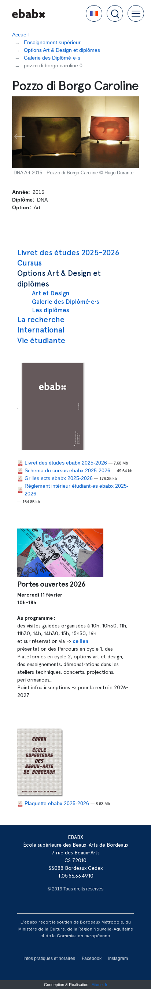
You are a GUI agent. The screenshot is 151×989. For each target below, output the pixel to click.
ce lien (80, 641)
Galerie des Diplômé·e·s (65, 301)
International (41, 329)
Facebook (92, 958)
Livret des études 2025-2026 (68, 252)
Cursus (29, 262)
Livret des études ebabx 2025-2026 (66, 463)
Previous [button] (19, 137)
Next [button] (131, 137)
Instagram (118, 958)
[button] (94, 13)
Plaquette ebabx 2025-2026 (57, 803)
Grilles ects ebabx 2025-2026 (59, 478)
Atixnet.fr (99, 984)
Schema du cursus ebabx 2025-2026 (67, 470)
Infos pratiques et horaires (49, 958)
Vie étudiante (41, 340)
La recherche (41, 319)
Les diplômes (50, 310)
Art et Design (50, 293)
